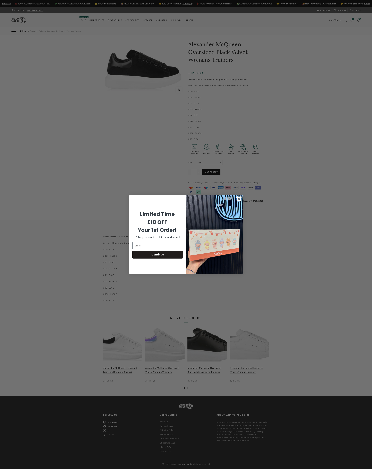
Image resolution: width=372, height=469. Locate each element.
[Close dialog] (239, 198)
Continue (157, 254)
